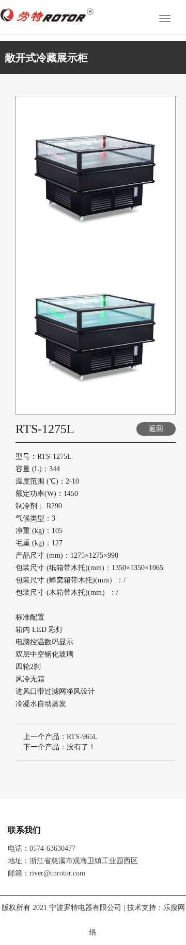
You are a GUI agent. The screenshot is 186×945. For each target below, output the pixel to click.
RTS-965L (82, 737)
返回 (156, 429)
